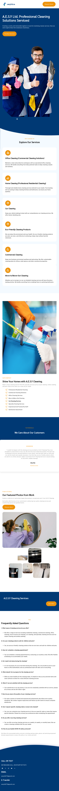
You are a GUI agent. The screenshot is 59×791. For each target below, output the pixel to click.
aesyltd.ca (11, 4)
